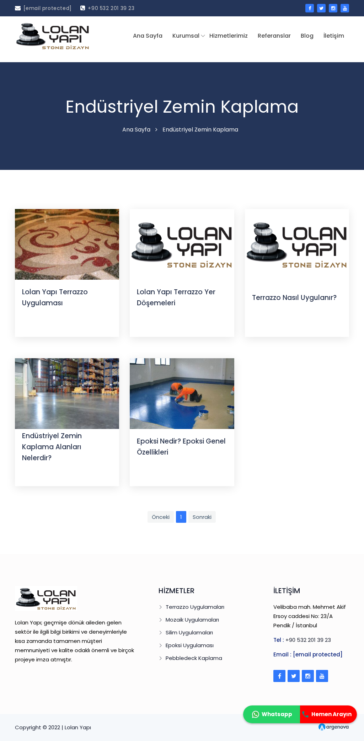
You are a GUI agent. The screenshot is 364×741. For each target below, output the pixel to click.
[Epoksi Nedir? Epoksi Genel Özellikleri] (182, 393)
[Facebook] (279, 676)
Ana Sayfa (147, 36)
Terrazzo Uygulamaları (195, 607)
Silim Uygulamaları (189, 632)
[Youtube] (322, 676)
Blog (307, 36)
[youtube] (345, 8)
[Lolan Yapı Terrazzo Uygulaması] (67, 244)
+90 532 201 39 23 (111, 8)
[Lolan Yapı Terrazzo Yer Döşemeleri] (182, 244)
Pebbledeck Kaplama (194, 658)
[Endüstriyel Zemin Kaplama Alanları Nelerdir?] (67, 393)
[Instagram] (308, 676)
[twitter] (321, 8)
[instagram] (333, 8)
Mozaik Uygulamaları (192, 619)
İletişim (333, 36)
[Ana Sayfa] (53, 35)
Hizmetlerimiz (228, 36)
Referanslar (274, 36)
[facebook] (309, 8)
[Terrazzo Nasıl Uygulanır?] (297, 244)
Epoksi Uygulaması (190, 645)
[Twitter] (294, 676)
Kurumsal (185, 36)
